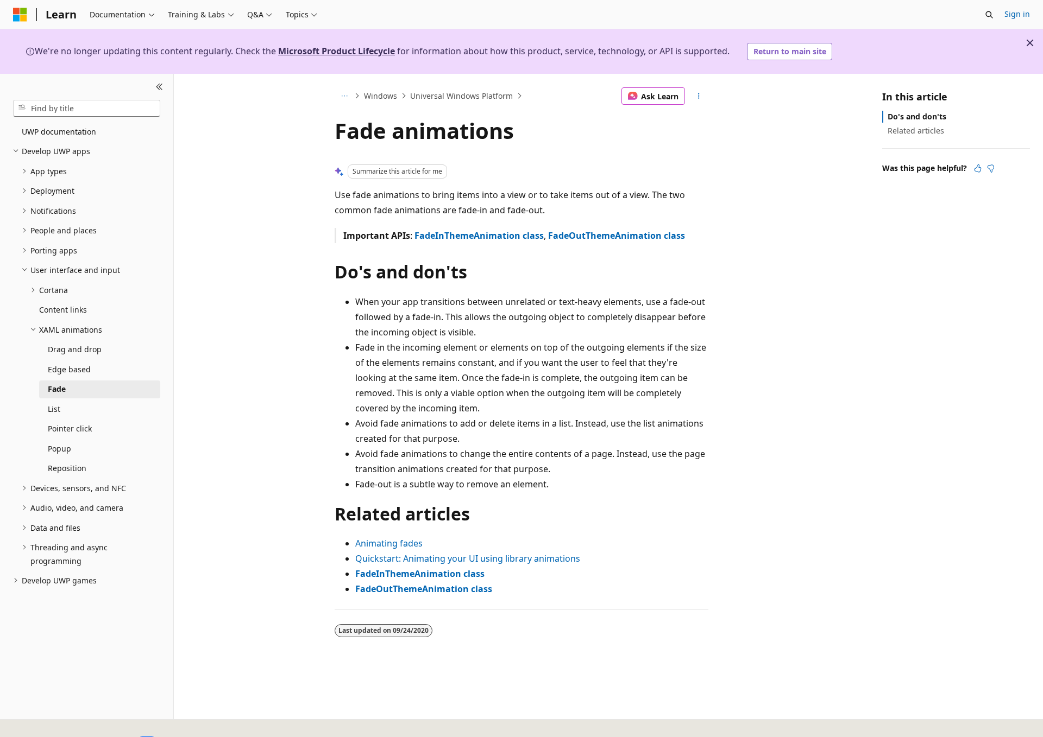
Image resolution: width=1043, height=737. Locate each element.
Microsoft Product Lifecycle (336, 51)
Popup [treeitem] (59, 448)
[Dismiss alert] (1030, 43)
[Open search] (989, 14)
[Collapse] (159, 87)
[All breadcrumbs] (344, 96)
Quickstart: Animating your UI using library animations (467, 558)
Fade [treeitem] (57, 389)
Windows (380, 96)
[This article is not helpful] (990, 167)
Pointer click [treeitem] (70, 428)
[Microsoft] (20, 15)
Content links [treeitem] (63, 309)
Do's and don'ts (917, 116)
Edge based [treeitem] (69, 369)
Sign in (1017, 14)
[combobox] (86, 108)
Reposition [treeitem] (67, 468)
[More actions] (698, 96)
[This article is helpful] (977, 167)
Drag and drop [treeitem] (75, 349)
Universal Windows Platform (461, 96)
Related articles (916, 130)
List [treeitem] (54, 409)
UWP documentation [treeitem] (59, 131)
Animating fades (389, 543)
